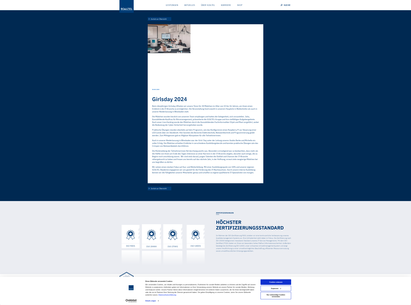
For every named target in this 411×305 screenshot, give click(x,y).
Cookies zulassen (275, 282)
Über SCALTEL (208, 5)
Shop (239, 5)
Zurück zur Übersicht (159, 19)
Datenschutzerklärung (167, 295)
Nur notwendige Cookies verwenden (276, 295)
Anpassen (274, 288)
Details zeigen (150, 301)
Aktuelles (189, 5)
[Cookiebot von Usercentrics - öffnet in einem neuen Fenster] (131, 300)
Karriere (226, 5)
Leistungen (172, 5)
